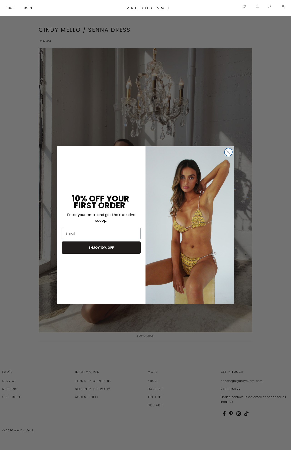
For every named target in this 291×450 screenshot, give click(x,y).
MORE (29, 8)
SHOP (11, 8)
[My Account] (270, 7)
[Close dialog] (228, 152)
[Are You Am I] (148, 8)
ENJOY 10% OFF (101, 247)
